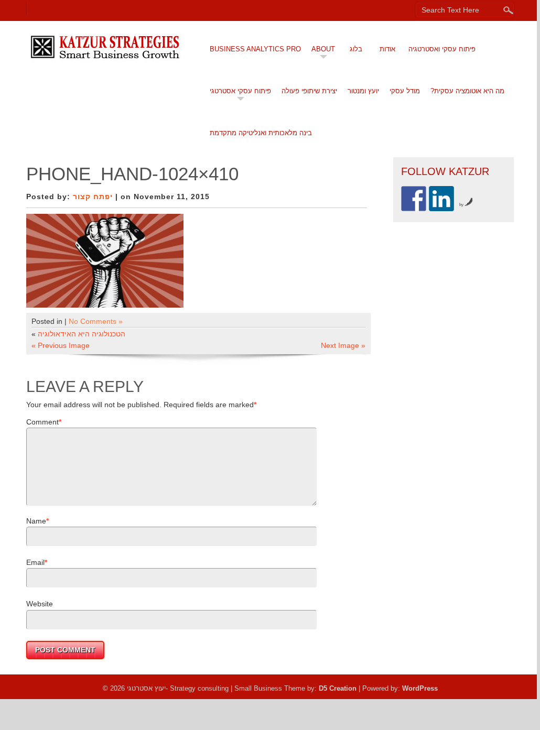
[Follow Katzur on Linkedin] (441, 198)
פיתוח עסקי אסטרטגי (240, 91)
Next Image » (343, 345)
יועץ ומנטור (363, 91)
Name (36, 521)
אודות (387, 49)
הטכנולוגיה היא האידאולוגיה (81, 334)
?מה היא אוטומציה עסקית (467, 91)
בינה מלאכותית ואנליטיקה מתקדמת (261, 133)
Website (39, 604)
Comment (42, 422)
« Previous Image (60, 345)
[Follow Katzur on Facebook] (413, 198)
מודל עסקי (405, 91)
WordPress (420, 688)
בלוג (356, 49)
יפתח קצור (93, 196)
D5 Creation (338, 688)
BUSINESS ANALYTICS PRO (255, 49)
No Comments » (96, 321)
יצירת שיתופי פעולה (309, 91)
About (323, 49)
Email (35, 562)
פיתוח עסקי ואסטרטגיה (442, 49)
